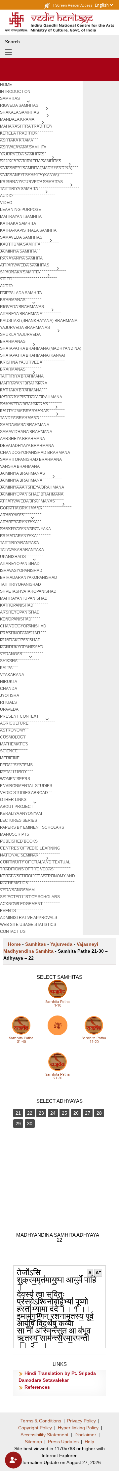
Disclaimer (85, 1434)
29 (18, 1123)
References (37, 1387)
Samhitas (35, 944)
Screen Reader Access (74, 5)
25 (64, 1113)
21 (18, 1113)
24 (53, 1113)
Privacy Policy (81, 1420)
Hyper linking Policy (78, 1427)
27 (87, 1113)
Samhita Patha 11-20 (94, 1040)
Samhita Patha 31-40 (21, 1040)
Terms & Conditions (40, 1420)
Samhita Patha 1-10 (57, 1004)
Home (14, 944)
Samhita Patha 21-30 (57, 1076)
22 (29, 1113)
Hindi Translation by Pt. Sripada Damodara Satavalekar (57, 1377)
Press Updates (63, 1441)
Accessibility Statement (44, 1434)
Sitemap (33, 1441)
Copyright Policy (35, 1427)
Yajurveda (61, 944)
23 (41, 1113)
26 (76, 1113)
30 (29, 1123)
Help (89, 1441)
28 (99, 1113)
